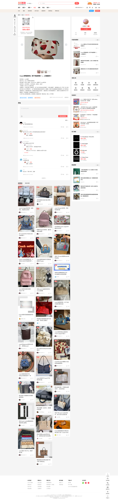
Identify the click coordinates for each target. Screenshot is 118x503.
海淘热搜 (61, 484)
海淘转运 (50, 10)
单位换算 (82, 84)
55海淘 (22, 3)
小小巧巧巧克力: (29, 145)
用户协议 (29, 486)
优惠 (23, 7)
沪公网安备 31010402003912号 (59, 498)
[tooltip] (26, 26)
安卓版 (69, 482)
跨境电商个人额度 (50, 484)
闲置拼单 (43, 10)
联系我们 (39, 484)
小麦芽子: (28, 133)
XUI (23, 169)
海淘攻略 (30, 10)
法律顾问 (39, 488)
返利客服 (39, 486)
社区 (19, 10)
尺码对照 (75, 84)
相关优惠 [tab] (27, 183)
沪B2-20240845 (57, 496)
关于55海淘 (30, 482)
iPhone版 (70, 484)
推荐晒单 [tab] (20, 183)
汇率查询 (89, 84)
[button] (30, 3)
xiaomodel (25, 158)
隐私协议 (29, 484)
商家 (29, 7)
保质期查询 (82, 90)
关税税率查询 (95, 84)
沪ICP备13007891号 (40, 496)
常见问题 (39, 482)
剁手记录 (37, 10)
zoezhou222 (25, 130)
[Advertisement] (86, 212)
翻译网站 (75, 90)
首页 (19, 14)
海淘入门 (61, 482)
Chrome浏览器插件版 (72, 486)
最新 (24, 10)
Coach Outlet (23, 97)
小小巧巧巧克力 (26, 141)
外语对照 (89, 90)
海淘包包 (31, 97)
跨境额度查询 (95, 90)
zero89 (24, 122)
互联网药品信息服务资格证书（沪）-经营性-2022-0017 (71, 496)
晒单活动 (57, 10)
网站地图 (29, 488)
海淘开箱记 (38, 97)
